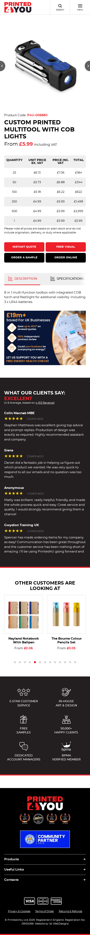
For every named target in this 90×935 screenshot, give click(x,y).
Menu (80, 10)
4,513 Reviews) (45, 402)
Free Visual (65, 247)
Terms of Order (44, 911)
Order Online (65, 257)
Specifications (70, 278)
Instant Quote (24, 247)
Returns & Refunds (70, 911)
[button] (2, 66)
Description (25, 278)
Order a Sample (24, 257)
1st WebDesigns (59, 923)
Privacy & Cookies (19, 911)
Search (60, 10)
